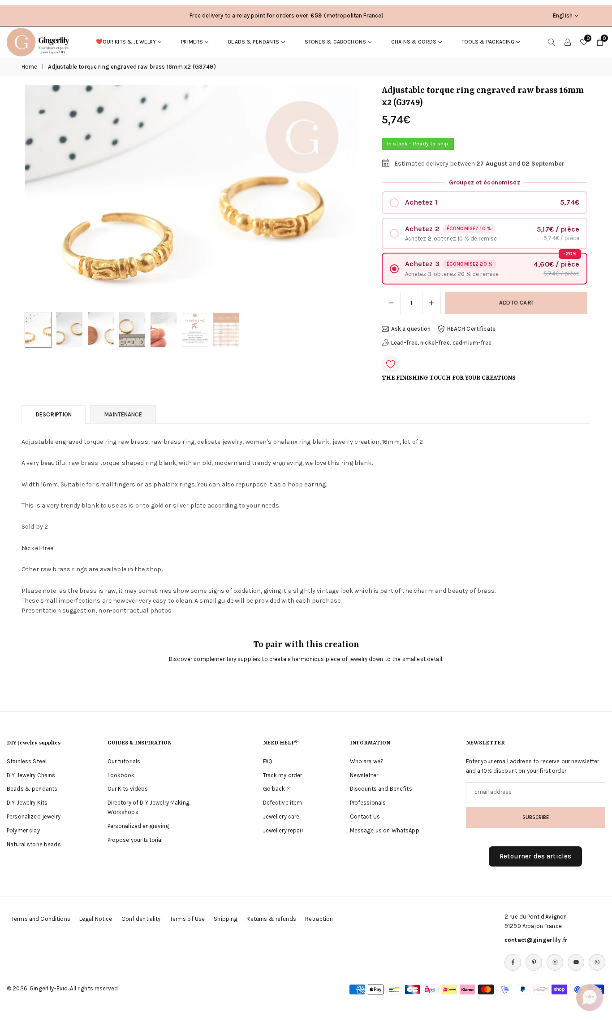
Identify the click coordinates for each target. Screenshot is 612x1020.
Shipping (225, 918)
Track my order (282, 775)
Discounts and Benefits (381, 788)
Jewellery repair (283, 830)
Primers (192, 42)
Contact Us (365, 816)
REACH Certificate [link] (471, 328)
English (563, 15)
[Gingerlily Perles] (40, 41)
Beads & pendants (253, 42)
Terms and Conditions (40, 918)
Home (30, 66)
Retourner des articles (535, 856)
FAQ (267, 761)
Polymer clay (23, 830)
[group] (191, 196)
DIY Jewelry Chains (31, 775)
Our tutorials (124, 761)
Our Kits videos (128, 788)
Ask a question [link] (411, 328)
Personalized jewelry (33, 816)
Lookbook (121, 775)
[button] (335, 196)
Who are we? (367, 761)
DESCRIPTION (53, 414)
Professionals (368, 802)
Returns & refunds (271, 918)
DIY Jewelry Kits (27, 802)
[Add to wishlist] (391, 364)
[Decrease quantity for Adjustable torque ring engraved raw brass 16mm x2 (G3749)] (391, 303)
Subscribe (535, 817)
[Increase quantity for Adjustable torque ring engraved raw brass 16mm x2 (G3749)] (431, 303)
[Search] (551, 41)
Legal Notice (95, 918)
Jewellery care (281, 816)
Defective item (282, 802)
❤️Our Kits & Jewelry (126, 42)
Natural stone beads (34, 844)
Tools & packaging (487, 42)
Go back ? (276, 788)
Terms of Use (187, 918)
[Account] (568, 41)
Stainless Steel (27, 761)
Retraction (319, 918)
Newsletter (364, 775)
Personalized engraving (138, 826)
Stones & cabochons (335, 42)
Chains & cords (413, 42)
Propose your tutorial (135, 839)
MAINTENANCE (123, 414)
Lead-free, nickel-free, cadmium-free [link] (441, 342)
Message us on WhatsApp (384, 830)
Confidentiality (141, 918)
